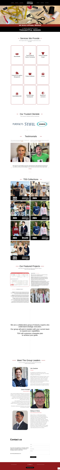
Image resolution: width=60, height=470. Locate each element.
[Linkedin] (30, 464)
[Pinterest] (29, 464)
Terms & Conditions (42, 464)
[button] (12, 124)
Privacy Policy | (38, 464)
